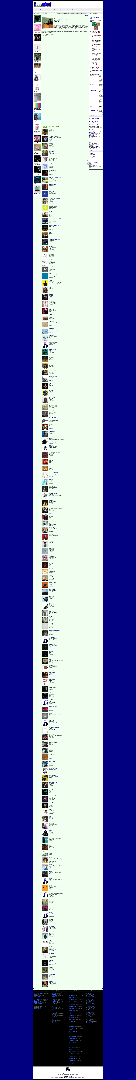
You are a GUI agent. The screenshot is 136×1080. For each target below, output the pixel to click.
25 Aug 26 (54, 992)
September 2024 (73, 1040)
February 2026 (72, 1002)
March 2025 (72, 1026)
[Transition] (37, 100)
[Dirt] (37, 130)
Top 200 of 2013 (90, 1001)
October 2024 (72, 1038)
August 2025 (72, 1015)
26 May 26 (54, 1011)
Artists (72, 13)
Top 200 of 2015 (90, 996)
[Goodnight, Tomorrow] (37, 192)
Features (42, 9)
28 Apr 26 (54, 1020)
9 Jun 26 (54, 1007)
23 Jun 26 (54, 1002)
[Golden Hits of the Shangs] (37, 40)
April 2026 (71, 997)
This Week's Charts (95, 125)
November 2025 (72, 1008)
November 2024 (72, 1036)
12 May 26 (54, 1015)
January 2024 (72, 1058)
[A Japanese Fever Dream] (37, 80)
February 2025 (72, 1028)
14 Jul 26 (54, 999)
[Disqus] (65, 60)
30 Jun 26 (54, 1001)
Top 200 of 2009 (90, 1011)
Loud (91, 106)
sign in (83, 1077)
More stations (37, 1008)
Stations (62, 9)
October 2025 (72, 1010)
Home (36, 9)
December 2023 (72, 1060)
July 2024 (71, 1045)
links (76, 1077)
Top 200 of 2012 (90, 1003)
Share (86, 15)
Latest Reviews (65, 13)
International (93, 90)
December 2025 (72, 1006)
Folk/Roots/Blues (94, 110)
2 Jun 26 (54, 1008)
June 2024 (71, 1047)
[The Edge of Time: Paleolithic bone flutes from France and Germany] (37, 162)
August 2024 (72, 1042)
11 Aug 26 (54, 994)
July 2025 (71, 1017)
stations (71, 1077)
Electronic (92, 75)
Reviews (50, 10)
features (56, 1077)
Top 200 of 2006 (90, 1018)
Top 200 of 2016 (90, 994)
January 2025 (72, 1031)
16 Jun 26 (54, 1005)
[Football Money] (37, 90)
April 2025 (71, 1024)
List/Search (83, 13)
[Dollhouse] (37, 141)
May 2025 (71, 1021)
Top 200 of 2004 (90, 1022)
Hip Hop (92, 84)
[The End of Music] (37, 110)
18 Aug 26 (54, 993)
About (73, 9)
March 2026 (72, 999)
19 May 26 (54, 1013)
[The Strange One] (37, 21)
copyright (62, 1073)
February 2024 (72, 1056)
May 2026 (71, 995)
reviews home (45, 38)
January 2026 (72, 1004)
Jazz (91, 98)
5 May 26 (54, 1018)
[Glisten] (37, 70)
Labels (77, 13)
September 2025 (73, 1013)
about (79, 1077)
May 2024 (71, 1049)
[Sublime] (37, 50)
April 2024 (71, 1051)
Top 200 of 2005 (90, 1020)
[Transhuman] (37, 31)
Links (68, 9)
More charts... (72, 1064)
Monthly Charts (93, 122)
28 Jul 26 (54, 996)
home (52, 1077)
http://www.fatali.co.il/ (62, 19)
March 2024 (72, 1054)
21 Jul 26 (54, 998)
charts (66, 1077)
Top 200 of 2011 (90, 1006)
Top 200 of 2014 (90, 999)
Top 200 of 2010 (90, 1008)
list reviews (51, 38)
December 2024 (72, 1034)
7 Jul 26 (53, 1000)
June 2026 (71, 993)
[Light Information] (37, 151)
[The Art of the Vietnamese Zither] (37, 60)
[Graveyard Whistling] (37, 182)
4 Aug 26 (54, 995)
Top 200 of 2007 (90, 1015)
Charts (56, 10)
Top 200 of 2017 (94, 119)
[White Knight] (37, 173)
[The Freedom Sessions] (37, 119)
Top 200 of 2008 (90, 1013)
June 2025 (71, 1019)
